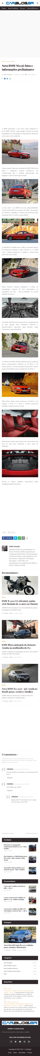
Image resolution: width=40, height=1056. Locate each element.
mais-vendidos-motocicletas (20, 971)
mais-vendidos (20, 963)
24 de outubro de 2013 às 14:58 (21, 769)
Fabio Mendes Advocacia (11, 1002)
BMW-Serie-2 (11, 532)
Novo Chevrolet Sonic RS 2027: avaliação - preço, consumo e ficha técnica (19, 946)
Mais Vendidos (13, 8)
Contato (29, 1052)
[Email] (10, 79)
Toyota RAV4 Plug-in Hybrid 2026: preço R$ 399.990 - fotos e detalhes (14, 869)
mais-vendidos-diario (20, 965)
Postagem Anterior (8, 833)
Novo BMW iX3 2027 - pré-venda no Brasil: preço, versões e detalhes (19, 690)
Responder (9, 777)
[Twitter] (7, 79)
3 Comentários (31, 74)
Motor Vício (7, 989)
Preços (22, 8)
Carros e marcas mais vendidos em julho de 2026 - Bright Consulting (14, 898)
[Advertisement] (20, 34)
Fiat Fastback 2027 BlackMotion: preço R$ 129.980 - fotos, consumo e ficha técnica (15, 858)
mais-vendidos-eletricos (20, 968)
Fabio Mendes (14, 546)
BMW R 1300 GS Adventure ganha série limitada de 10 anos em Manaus (20, 602)
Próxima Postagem (31, 833)
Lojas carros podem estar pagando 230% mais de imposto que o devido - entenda (18, 1005)
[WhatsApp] (19, 538)
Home (4, 8)
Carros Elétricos (32, 8)
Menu (2, 3)
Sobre (15, 1052)
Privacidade (22, 1052)
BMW (12, 61)
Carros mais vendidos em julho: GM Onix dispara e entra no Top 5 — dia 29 (15, 910)
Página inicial (6, 61)
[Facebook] (4, 79)
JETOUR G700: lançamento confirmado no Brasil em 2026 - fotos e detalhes (15, 846)
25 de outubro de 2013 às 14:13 (26, 797)
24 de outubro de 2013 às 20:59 (21, 784)
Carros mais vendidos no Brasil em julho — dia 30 (14, 887)
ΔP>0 (20, 974)
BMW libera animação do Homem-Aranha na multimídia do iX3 (19, 646)
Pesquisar (37, 3)
